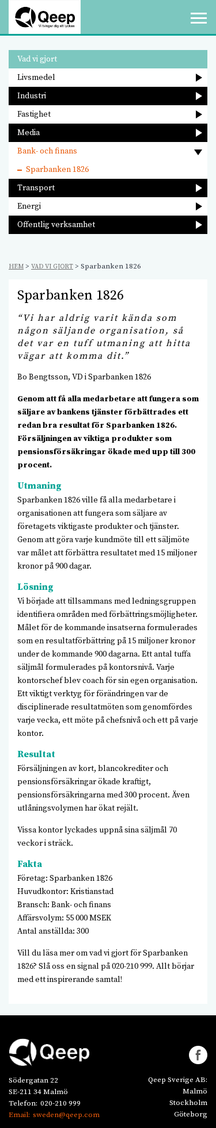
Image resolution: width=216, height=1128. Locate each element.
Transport (36, 188)
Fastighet (34, 114)
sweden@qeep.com (66, 1114)
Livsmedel (36, 77)
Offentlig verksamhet (56, 225)
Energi (29, 206)
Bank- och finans (47, 151)
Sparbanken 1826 (57, 169)
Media (28, 133)
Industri (31, 96)
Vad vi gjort (37, 59)
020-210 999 (60, 1103)
